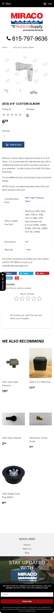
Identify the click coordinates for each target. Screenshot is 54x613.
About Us (27, 548)
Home (4, 47)
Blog (27, 552)
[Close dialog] (52, 558)
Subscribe (27, 601)
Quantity (6, 130)
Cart (49, 3)
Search (27, 544)
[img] (12, 115)
